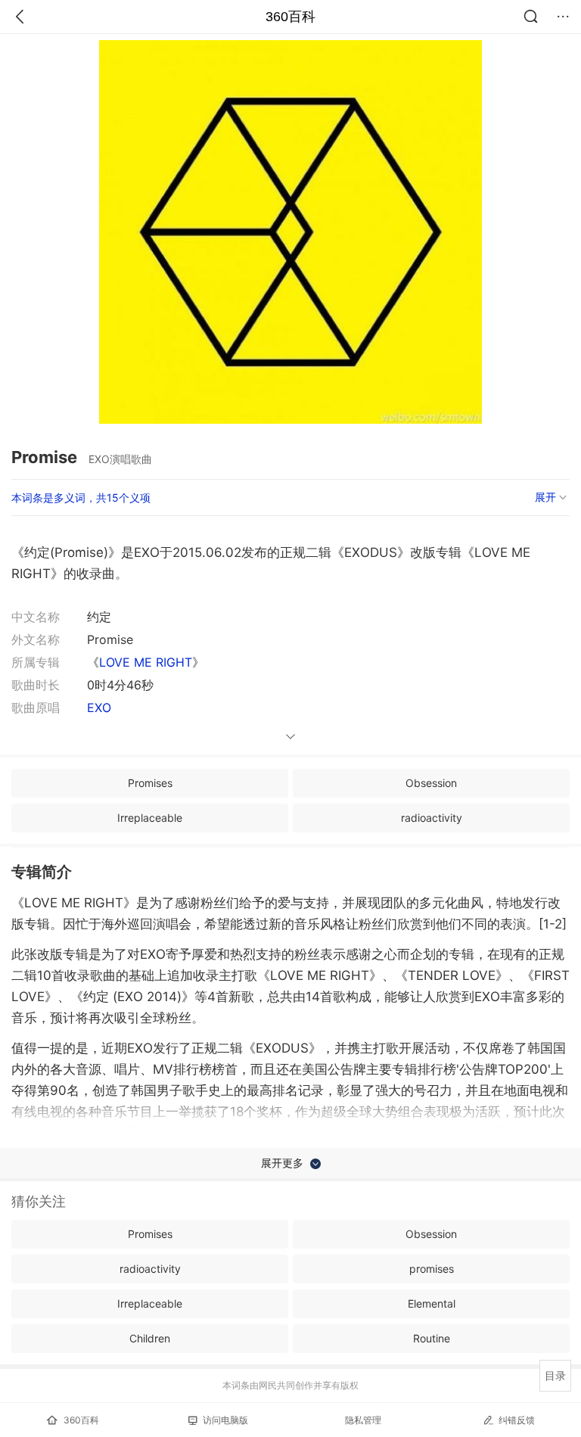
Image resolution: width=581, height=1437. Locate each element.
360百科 (290, 16)
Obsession (431, 782)
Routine (431, 1338)
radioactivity (431, 817)
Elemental (431, 1303)
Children (149, 1338)
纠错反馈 (517, 1420)
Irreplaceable (149, 817)
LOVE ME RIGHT (145, 662)
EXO (99, 707)
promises (431, 1268)
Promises (150, 782)
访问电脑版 (225, 1420)
